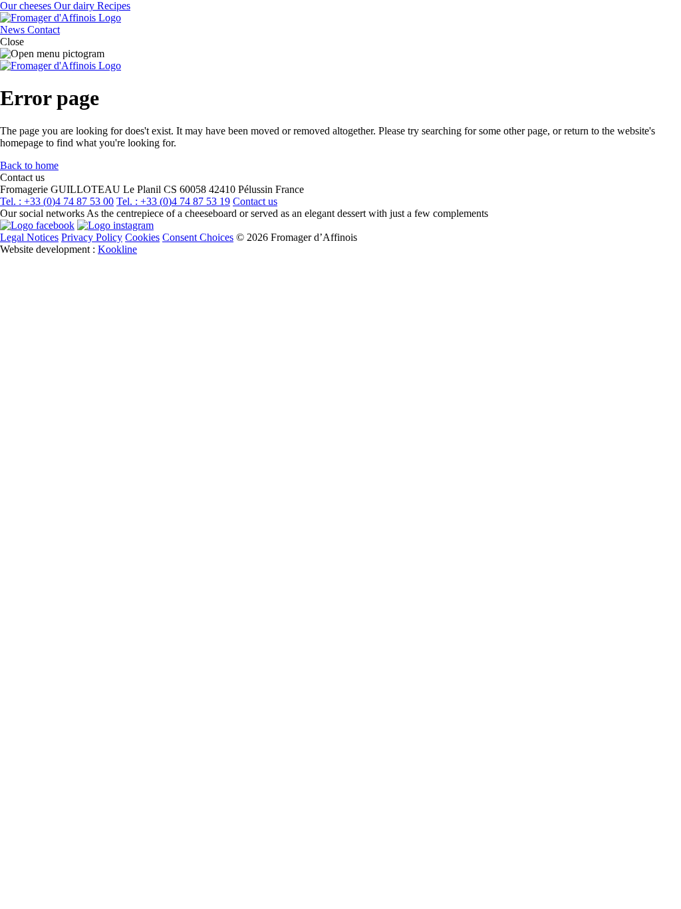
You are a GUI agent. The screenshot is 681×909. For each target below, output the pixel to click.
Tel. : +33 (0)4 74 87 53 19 (173, 201)
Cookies (142, 237)
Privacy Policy (91, 237)
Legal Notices (29, 237)
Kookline (117, 249)
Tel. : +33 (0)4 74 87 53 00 (57, 201)
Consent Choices (197, 237)
